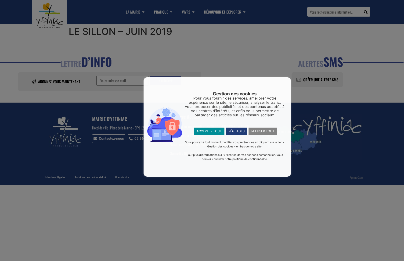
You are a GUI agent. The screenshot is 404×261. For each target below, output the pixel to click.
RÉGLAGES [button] (236, 131)
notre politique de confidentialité (246, 159)
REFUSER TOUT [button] (262, 131)
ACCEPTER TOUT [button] (209, 131)
